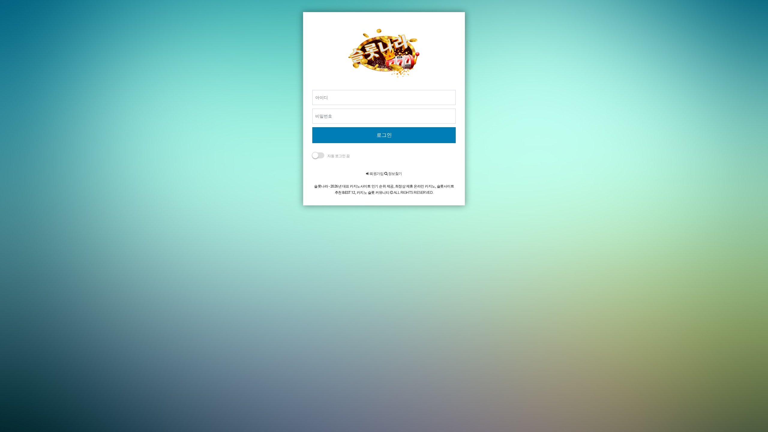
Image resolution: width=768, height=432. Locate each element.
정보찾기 (394, 174)
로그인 (384, 135)
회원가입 (376, 174)
